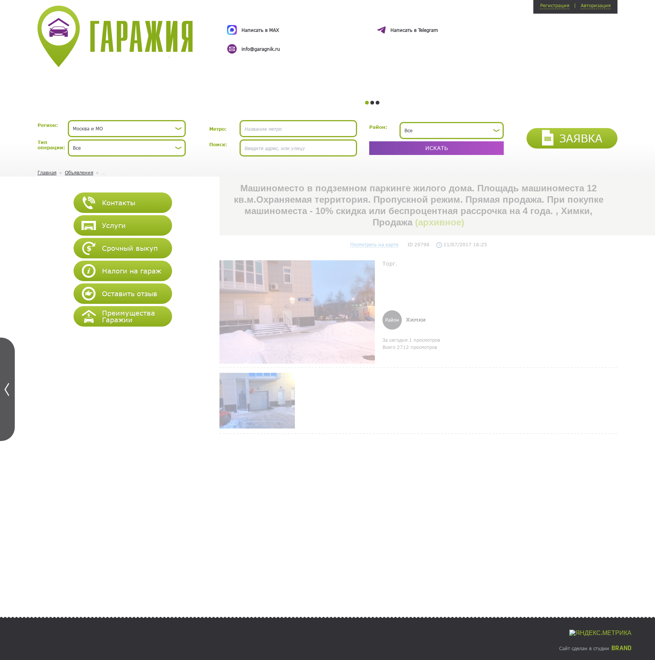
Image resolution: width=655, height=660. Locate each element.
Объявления (79, 172)
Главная (47, 172)
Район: (378, 127)
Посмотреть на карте (374, 244)
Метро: (218, 128)
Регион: (48, 125)
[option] (372, 32)
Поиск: (218, 144)
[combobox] (127, 128)
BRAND (621, 648)
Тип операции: (51, 144)
